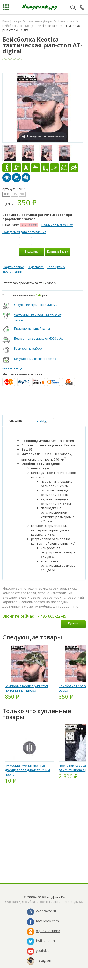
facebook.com (47, 921)
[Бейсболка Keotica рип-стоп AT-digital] (10, 153)
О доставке (36, 267)
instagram (44, 960)
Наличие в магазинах (57, 225)
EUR (22, 194)
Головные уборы (40, 21)
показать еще (12, 368)
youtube (42, 950)
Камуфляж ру (12, 21)
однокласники (48, 930)
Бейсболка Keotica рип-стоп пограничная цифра (26, 688)
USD (14, 194)
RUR (6, 194)
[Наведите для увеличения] (43, 107)
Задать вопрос (13, 267)
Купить (73, 623)
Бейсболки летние (16, 26)
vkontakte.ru (46, 911)
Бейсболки (66, 21)
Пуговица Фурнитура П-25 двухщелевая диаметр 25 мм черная (27, 770)
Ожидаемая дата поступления (24, 232)
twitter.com (45, 940)
